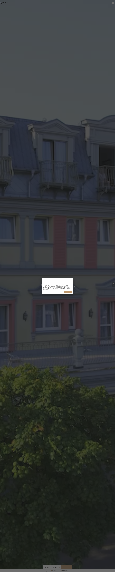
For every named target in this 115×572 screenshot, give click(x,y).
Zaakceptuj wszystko (68, 291)
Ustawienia (60, 291)
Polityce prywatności (54, 283)
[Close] (71, 280)
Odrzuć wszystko (45, 291)
